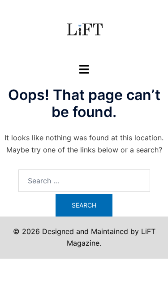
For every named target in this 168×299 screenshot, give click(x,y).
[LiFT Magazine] (84, 30)
